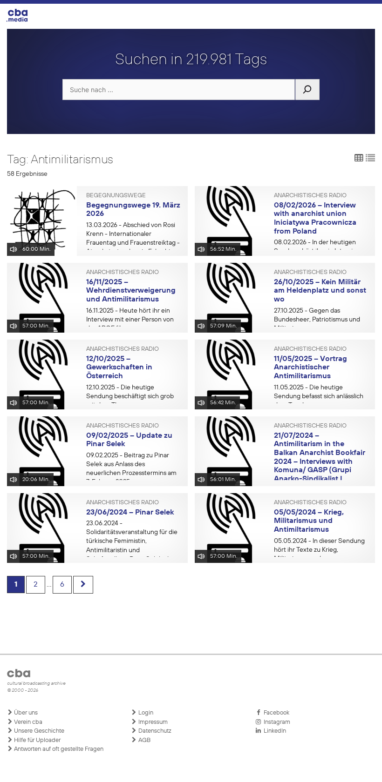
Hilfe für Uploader (37, 740)
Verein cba (27, 722)
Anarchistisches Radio (310, 196)
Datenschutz (154, 731)
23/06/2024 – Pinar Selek (130, 512)
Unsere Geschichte (38, 731)
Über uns (25, 713)
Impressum (152, 722)
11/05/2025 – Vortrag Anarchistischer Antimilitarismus (310, 367)
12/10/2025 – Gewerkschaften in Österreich (119, 367)
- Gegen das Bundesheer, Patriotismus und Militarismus (317, 319)
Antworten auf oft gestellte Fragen (58, 749)
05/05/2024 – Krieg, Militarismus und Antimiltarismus (309, 521)
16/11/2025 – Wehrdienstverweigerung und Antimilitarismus (131, 291)
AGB (143, 740)
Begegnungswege (116, 196)
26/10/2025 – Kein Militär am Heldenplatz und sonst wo (320, 291)
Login (145, 713)
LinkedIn (273, 731)
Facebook (275, 713)
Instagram (275, 722)
